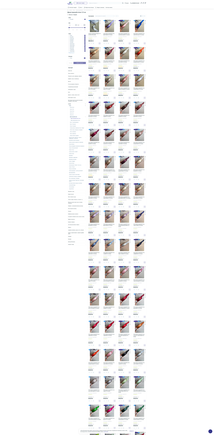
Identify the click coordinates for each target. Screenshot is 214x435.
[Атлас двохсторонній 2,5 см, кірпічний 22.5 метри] (139, 108)
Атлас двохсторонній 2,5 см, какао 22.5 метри (109, 89)
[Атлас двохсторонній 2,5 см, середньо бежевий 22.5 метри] (94, 53)
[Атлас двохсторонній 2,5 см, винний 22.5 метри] (94, 135)
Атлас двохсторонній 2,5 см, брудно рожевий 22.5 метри (124, 89)
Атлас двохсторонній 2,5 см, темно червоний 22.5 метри (124, 308)
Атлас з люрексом (73, 133)
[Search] (122, 3)
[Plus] (93, 43)
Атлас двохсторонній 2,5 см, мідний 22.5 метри (109, 116)
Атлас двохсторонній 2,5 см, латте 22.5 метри (94, 89)
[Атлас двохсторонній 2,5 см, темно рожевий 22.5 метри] (139, 272)
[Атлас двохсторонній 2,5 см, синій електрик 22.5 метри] (139, 26)
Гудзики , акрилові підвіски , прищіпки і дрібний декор (76, 233)
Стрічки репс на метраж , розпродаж (75, 176)
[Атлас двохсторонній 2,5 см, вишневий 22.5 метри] (139, 299)
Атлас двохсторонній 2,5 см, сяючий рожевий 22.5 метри (124, 34)
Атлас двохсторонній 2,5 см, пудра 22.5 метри (94, 280)
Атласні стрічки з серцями (74, 135)
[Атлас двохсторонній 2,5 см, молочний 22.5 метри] (124, 53)
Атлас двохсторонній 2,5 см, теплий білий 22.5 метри (139, 89)
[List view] (142, 16)
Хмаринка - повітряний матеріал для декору (75, 205)
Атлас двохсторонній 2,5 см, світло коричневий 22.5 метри (109, 170)
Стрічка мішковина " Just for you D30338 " (76, 170)
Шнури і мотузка (71, 194)
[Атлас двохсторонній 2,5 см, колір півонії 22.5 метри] (109, 355)
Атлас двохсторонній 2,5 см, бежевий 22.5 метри (139, 170)
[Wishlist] (115, 49)
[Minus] (89, 43)
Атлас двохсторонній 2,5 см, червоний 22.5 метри (94, 335)
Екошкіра (69, 239)
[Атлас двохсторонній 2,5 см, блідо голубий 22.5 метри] (124, 245)
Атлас (74, 10)
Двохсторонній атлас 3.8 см (75, 120)
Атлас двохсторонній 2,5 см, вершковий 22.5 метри (139, 197)
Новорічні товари (71, 244)
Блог (81, 7)
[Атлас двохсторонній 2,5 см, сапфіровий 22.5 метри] (139, 245)
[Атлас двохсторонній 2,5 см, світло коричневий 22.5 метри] (109, 162)
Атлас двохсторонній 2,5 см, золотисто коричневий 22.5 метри (139, 335)
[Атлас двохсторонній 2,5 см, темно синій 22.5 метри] (139, 216)
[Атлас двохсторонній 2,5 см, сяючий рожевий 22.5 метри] (124, 26)
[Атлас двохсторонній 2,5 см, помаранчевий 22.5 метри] (94, 355)
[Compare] (115, 23)
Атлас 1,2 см (72, 109)
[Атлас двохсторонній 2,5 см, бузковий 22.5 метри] (94, 216)
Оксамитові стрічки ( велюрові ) (74, 140)
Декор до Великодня (71, 241)
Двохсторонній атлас (79, 10)
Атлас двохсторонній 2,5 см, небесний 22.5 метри (94, 253)
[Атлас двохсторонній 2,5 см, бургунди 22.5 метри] (94, 108)
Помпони (69, 211)
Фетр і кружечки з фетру (72, 208)
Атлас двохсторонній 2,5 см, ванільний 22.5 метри (94, 170)
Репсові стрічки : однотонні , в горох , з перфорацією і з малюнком (75, 138)
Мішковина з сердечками (73, 157)
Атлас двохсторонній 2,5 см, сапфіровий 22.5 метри (139, 253)
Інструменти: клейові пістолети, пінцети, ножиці (76, 216)
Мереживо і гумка (71, 191)
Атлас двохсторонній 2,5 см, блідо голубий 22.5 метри (124, 253)
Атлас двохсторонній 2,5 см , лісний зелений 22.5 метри (139, 419)
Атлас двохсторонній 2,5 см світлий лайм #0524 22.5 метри (123, 391)
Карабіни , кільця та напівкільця (73, 78)
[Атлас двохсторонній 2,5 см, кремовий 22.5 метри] (94, 189)
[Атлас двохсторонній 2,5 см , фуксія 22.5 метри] (109, 411)
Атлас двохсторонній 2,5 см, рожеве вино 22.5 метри (109, 61)
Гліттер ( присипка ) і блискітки (73, 84)
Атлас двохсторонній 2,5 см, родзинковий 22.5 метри (124, 170)
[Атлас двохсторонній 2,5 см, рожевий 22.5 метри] (124, 272)
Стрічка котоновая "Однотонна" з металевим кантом (76, 181)
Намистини (70, 70)
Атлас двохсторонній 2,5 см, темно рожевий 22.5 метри (139, 280)
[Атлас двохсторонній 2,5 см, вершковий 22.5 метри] (139, 189)
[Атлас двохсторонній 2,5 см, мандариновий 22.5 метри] (139, 53)
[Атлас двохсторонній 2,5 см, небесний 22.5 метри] (94, 245)
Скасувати (71, 62)
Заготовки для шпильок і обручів (73, 224)
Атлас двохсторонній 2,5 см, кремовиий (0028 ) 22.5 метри (124, 197)
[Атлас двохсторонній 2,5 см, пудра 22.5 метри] (94, 272)
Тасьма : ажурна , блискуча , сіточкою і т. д (75, 199)
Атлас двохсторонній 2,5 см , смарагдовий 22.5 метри (124, 419)
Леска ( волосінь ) (71, 73)
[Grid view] (140, 16)
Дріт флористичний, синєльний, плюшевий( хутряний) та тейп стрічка (75, 101)
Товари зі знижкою (100, 7)
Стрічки (70, 10)
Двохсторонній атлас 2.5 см (75, 118)
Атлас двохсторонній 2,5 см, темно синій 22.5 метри (139, 225)
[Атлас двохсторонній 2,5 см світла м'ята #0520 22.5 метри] (139, 382)
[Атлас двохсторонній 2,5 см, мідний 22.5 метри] (109, 108)
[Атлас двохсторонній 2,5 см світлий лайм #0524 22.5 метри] (124, 382)
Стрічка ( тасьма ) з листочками (74, 174)
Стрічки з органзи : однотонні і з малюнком (76, 142)
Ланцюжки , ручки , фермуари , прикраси (75, 76)
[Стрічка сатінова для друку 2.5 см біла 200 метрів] (94, 26)
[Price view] (144, 16)
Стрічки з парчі (71, 153)
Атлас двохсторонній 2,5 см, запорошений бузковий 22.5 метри (124, 225)
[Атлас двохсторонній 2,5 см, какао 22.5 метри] (109, 80)
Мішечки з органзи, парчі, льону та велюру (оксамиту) (75, 203)
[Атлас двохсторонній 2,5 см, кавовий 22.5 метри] (124, 108)
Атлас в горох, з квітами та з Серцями (76, 129)
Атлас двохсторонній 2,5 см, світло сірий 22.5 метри (139, 363)
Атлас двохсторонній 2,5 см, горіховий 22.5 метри (124, 143)
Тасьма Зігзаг (71, 188)
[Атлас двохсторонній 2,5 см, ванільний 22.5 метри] (94, 162)
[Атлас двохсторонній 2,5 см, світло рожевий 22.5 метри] (109, 272)
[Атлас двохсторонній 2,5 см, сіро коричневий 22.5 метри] (94, 382)
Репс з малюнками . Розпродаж (74, 178)
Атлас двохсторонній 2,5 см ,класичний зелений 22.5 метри (94, 419)
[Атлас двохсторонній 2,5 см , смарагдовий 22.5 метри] (124, 411)
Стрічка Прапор (71, 144)
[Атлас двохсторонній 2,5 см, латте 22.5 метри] (94, 80)
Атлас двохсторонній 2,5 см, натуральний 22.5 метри (139, 143)
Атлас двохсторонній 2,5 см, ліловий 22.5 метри (109, 308)
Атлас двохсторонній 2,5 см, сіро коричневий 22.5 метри (94, 390)
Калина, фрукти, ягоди (72, 97)
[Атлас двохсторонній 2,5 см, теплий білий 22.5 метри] (139, 80)
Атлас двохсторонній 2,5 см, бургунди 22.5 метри (94, 116)
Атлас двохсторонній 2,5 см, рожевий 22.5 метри (124, 280)
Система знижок (109, 7)
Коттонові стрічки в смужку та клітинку (75, 183)
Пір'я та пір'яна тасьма (72, 196)
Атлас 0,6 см (72, 107)
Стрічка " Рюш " (71, 149)
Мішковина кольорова (72, 159)
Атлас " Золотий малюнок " (74, 122)
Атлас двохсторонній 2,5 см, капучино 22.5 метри (109, 143)
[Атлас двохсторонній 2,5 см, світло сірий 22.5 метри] (139, 355)
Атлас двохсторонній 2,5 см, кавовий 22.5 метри (124, 116)
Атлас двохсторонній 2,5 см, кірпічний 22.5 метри (139, 116)
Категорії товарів (72, 7)
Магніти (69, 81)
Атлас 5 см (71, 114)
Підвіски (69, 227)
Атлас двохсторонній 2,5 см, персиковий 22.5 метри (109, 197)
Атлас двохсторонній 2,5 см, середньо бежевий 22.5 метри (94, 61)
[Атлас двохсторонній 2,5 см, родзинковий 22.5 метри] (124, 162)
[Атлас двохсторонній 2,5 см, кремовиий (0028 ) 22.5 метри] (124, 189)
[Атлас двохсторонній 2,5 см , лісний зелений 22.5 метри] (139, 411)
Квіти (69, 92)
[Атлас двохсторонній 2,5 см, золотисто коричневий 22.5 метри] (139, 327)
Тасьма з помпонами (72, 168)
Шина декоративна (72, 172)
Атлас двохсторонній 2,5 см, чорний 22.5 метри (124, 363)
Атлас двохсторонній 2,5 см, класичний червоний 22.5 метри (124, 335)
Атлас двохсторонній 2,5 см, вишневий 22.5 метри (139, 308)
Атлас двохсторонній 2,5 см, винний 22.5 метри (94, 143)
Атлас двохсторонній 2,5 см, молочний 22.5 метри (124, 61)
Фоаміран (69, 236)
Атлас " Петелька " (73, 124)
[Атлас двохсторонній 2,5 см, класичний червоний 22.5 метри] (124, 327)
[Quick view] (115, 20)
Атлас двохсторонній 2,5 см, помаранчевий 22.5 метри (94, 363)
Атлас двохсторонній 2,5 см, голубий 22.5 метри (109, 253)
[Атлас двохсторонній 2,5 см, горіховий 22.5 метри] (124, 135)
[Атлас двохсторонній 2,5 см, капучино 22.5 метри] (109, 135)
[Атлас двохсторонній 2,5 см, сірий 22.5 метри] (109, 382)
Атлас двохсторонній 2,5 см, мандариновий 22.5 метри (139, 61)
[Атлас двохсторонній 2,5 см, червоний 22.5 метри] (94, 327)
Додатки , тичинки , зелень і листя (74, 94)
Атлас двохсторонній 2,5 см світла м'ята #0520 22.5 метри (139, 390)
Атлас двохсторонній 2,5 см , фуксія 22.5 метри (109, 419)
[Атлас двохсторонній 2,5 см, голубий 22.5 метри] (109, 245)
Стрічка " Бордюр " (72, 161)
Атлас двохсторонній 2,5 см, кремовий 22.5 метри (94, 197)
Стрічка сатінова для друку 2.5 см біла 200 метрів (94, 34)
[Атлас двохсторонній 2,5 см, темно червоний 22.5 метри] (124, 299)
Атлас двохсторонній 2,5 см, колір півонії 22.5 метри (109, 363)
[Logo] (70, 3)
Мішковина (71, 155)
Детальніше (106, 431)
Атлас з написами (73, 131)
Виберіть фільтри (79, 62)
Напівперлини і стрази (72, 89)
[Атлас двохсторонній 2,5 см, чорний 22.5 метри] (124, 355)
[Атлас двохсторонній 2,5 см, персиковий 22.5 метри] (109, 189)
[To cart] (100, 43)
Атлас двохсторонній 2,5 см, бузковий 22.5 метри (94, 225)
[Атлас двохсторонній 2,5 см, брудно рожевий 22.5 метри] (124, 80)
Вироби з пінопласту (71, 219)
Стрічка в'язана (71, 163)
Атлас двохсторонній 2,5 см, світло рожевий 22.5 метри (109, 280)
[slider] (69, 27)
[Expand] (85, 70)
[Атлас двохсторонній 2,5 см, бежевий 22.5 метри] (139, 162)
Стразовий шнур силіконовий (73, 86)
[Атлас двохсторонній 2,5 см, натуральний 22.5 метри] (139, 135)
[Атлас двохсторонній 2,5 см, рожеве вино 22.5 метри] (109, 53)
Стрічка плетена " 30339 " (73, 151)
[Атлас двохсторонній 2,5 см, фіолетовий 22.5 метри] (109, 26)
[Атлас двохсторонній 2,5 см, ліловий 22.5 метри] (109, 299)
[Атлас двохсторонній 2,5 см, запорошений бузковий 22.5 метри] (124, 216)
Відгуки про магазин (90, 7)
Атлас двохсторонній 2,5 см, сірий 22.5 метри (109, 390)
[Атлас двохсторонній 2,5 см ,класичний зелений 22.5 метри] (94, 411)
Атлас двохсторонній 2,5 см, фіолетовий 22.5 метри (109, 34)
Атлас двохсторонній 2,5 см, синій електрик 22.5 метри (139, 34)
